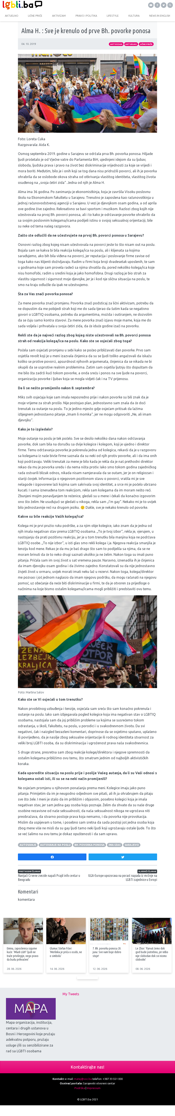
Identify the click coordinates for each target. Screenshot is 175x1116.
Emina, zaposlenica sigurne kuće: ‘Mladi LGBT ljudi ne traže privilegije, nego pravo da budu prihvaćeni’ (22, 954)
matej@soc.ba (83, 1078)
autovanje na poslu (55, 844)
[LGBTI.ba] (44, 5)
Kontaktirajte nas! (87, 1066)
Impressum (94, 1088)
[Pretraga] (170, 5)
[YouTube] (151, 5)
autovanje (28, 844)
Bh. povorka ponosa (89, 844)
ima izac (115, 844)
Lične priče (146, 44)
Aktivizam (116, 44)
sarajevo (132, 844)
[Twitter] (163, 5)
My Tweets (71, 994)
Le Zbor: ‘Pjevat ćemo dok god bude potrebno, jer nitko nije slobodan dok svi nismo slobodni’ (152, 954)
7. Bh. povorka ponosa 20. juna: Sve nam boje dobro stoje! (107, 952)
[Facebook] (157, 5)
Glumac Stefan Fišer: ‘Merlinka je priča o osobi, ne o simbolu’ (66, 952)
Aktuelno (131, 44)
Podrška (79, 1088)
